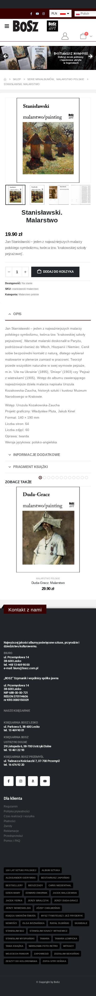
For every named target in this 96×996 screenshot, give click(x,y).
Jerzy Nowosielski (18, 908)
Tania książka (14, 946)
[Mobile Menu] (7, 26)
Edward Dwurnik (36, 893)
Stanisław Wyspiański (20, 938)
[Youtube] (37, 14)
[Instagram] (43, 14)
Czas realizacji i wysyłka (19, 816)
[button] (10, 140)
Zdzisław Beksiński (66, 953)
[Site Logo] (26, 26)
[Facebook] (31, 14)
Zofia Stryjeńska (54, 961)
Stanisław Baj (15, 931)
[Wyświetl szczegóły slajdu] (48, 58)
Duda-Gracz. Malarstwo (48, 583)
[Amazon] (33, 781)
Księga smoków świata (21, 915)
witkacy (68, 946)
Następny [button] (90, 56)
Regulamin (11, 806)
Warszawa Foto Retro (43, 946)
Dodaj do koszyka (58, 271)
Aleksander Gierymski (21, 877)
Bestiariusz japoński (55, 877)
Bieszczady (35, 885)
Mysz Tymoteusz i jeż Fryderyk (62, 915)
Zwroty (8, 825)
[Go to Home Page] (5, 79)
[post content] (48, 529)
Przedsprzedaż (13, 835)
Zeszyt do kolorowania (21, 961)
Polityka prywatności (17, 811)
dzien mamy (13, 893)
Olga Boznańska (33, 923)
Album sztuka (51, 870)
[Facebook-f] (9, 781)
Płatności (9, 821)
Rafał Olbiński (59, 923)
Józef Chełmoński (48, 908)
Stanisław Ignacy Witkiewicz (48, 931)
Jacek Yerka (14, 900)
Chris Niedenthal (59, 885)
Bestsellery (14, 885)
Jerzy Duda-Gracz (66, 900)
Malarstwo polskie (29, 294)
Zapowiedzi (41, 953)
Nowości (11, 923)
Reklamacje (11, 830)
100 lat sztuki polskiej (21, 870)
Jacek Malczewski (65, 893)
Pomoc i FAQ (12, 840)
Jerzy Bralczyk (38, 900)
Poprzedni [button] (5, 56)
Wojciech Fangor (17, 953)
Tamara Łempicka (66, 938)
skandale (81, 923)
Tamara (44, 938)
